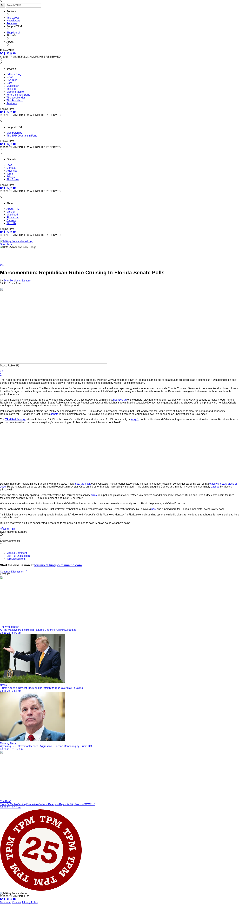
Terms (10, 173)
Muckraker (13, 86)
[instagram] (11, 53)
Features (12, 103)
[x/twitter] (8, 53)
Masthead (12, 214)
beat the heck (83, 483)
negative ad (120, 399)
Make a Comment (17, 553)
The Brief (12, 88)
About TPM (13, 208)
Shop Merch (13, 32)
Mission (11, 211)
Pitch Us (11, 223)
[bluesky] (1, 53)
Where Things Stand (18, 94)
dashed (215, 486)
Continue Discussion (12, 571)
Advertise (12, 170)
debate (54, 414)
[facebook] (4, 53)
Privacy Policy (30, 902)
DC (2, 264)
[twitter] (8, 899)
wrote (94, 495)
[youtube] (14, 53)
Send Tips (6, 244)
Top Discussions (16, 558)
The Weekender (16, 97)
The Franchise (15, 100)
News (10, 77)
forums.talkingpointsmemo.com (58, 565)
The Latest (13, 17)
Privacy (11, 176)
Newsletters (13, 20)
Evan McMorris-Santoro (17, 280)
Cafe (9, 83)
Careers (11, 220)
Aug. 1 (135, 419)
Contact (11, 167)
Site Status (13, 179)
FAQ (9, 164)
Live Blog (12, 80)
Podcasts (12, 23)
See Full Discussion (18, 555)
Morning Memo (15, 91)
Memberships (14, 132)
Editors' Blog (14, 74)
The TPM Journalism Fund (22, 135)
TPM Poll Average (15, 419)
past (153, 509)
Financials (13, 217)
